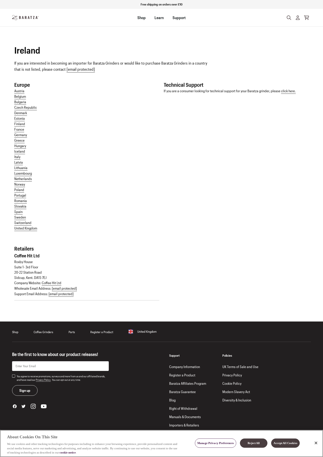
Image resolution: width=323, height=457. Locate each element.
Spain (18, 212)
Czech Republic (25, 107)
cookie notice (68, 452)
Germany (20, 135)
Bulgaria (20, 102)
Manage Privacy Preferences (215, 443)
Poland (19, 190)
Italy (17, 157)
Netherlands (23, 179)
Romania (20, 201)
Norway (19, 184)
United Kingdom (25, 228)
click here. (288, 91)
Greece (19, 140)
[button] (297, 17)
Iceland (19, 151)
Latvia (18, 162)
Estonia (19, 118)
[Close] (316, 443)
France (19, 129)
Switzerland (22, 222)
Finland (19, 124)
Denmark (20, 113)
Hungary (20, 146)
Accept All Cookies (285, 443)
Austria (19, 91)
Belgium (20, 96)
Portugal (20, 195)
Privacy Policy (43, 379)
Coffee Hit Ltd (51, 283)
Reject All (254, 443)
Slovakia (20, 206)
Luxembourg (23, 173)
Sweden (20, 217)
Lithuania (20, 168)
